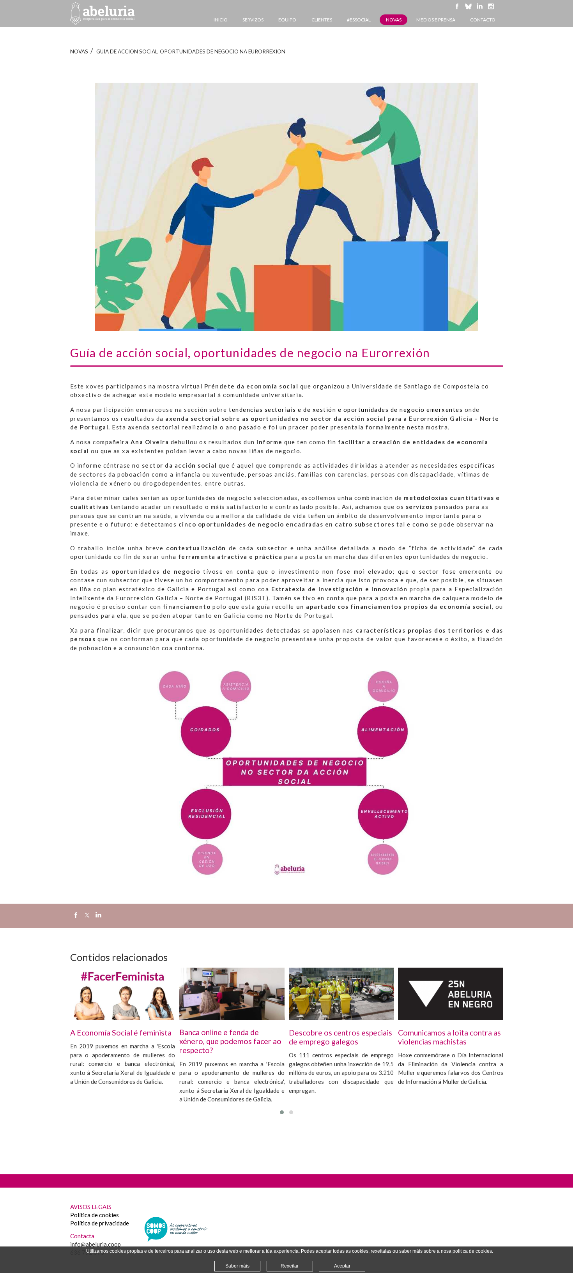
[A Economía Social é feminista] (122, 994)
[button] (281, 1112)
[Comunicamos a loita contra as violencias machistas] (450, 994)
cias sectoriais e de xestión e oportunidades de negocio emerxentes (356, 409)
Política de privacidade (99, 1223)
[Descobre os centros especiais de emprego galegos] (341, 994)
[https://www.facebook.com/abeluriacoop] (457, 9)
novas (79, 51)
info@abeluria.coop (95, 1244)
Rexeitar (290, 1266)
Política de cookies (94, 1214)
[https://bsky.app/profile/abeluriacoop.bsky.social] (468, 9)
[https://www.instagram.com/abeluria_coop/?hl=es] (491, 9)
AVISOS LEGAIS (90, 1206)
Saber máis (237, 1266)
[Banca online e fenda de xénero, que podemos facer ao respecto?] (232, 994)
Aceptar (342, 1266)
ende (239, 409)
